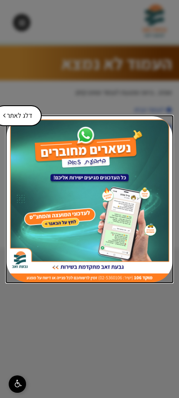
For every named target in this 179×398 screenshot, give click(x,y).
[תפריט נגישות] (17, 384)
